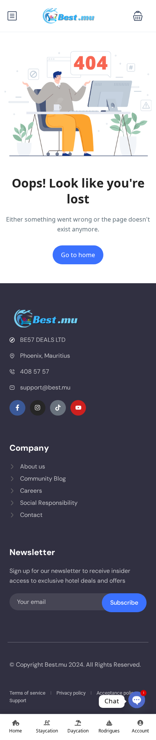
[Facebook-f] (17, 408)
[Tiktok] (58, 408)
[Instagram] (38, 408)
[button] (138, 16)
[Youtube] (78, 408)
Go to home (78, 255)
